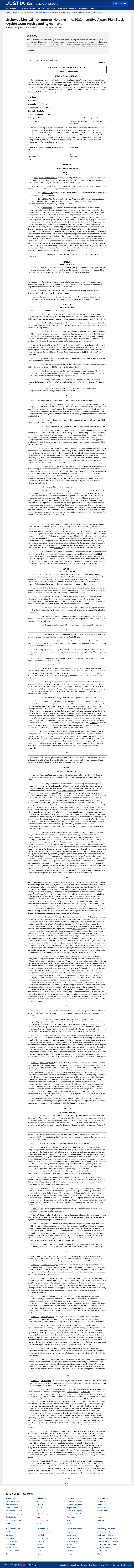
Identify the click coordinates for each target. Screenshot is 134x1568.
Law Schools (50, 8)
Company (84, 1565)
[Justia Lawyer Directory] (35, 1565)
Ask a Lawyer (23, 8)
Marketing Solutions (86, 8)
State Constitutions (44, 1532)
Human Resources (30, 28)
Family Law (41, 1517)
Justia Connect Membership (107, 1532)
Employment (71, 1507)
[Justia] (15, 3)
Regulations (10, 1538)
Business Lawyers (12, 1504)
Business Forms (73, 1538)
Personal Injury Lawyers (15, 1520)
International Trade (74, 1514)
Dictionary (101, 1501)
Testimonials (102, 1551)
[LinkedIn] (15, 1565)
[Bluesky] (30, 1565)
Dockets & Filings (12, 1551)
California (40, 1541)
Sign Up (123, 3)
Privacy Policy (111, 1565)
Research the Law (37, 8)
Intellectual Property (74, 1511)
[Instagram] (24, 1565)
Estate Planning (42, 1514)
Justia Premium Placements (107, 1538)
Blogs (99, 1517)
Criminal (40, 1504)
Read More (31, 51)
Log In (115, 3)
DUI (38, 1511)
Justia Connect (64, 1565)
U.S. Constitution (12, 1532)
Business (71, 1498)
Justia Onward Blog (104, 1548)
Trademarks (71, 1548)
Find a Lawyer (11, 8)
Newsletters (73, 8)
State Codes (41, 1535)
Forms (14, 12)
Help (90, 1565)
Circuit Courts (11, 1544)
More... (8, 1523)
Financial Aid (101, 1507)
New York (40, 1548)
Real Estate (71, 1517)
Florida (39, 1544)
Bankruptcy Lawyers (13, 1501)
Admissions (101, 1504)
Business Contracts (24, 12)
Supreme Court (11, 1541)
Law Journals (102, 1514)
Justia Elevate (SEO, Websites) (108, 1541)
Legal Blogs (71, 1535)
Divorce (39, 1507)
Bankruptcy (41, 1501)
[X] (32, 1565)
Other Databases (74, 1529)
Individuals (41, 1498)
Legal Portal (75, 1565)
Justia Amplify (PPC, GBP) (106, 1544)
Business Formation (74, 1501)
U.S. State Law (43, 1529)
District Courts (11, 1548)
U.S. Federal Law (13, 1529)
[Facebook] (21, 1565)
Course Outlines (103, 1511)
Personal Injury (42, 1520)
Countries (70, 1551)
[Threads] (27, 1565)
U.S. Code (9, 1535)
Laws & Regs (62, 8)
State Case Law (42, 1538)
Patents (70, 1544)
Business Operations (74, 1504)
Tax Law (70, 1520)
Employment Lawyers (14, 1511)
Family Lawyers (11, 1517)
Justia (8, 12)
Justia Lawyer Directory (105, 1535)
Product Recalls (72, 1541)
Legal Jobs (71, 1532)
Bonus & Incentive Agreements (51, 28)
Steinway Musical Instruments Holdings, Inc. (45, 12)
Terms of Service (99, 1565)
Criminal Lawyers (12, 1507)
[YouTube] (18, 1565)
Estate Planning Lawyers (15, 1514)
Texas (39, 1551)
